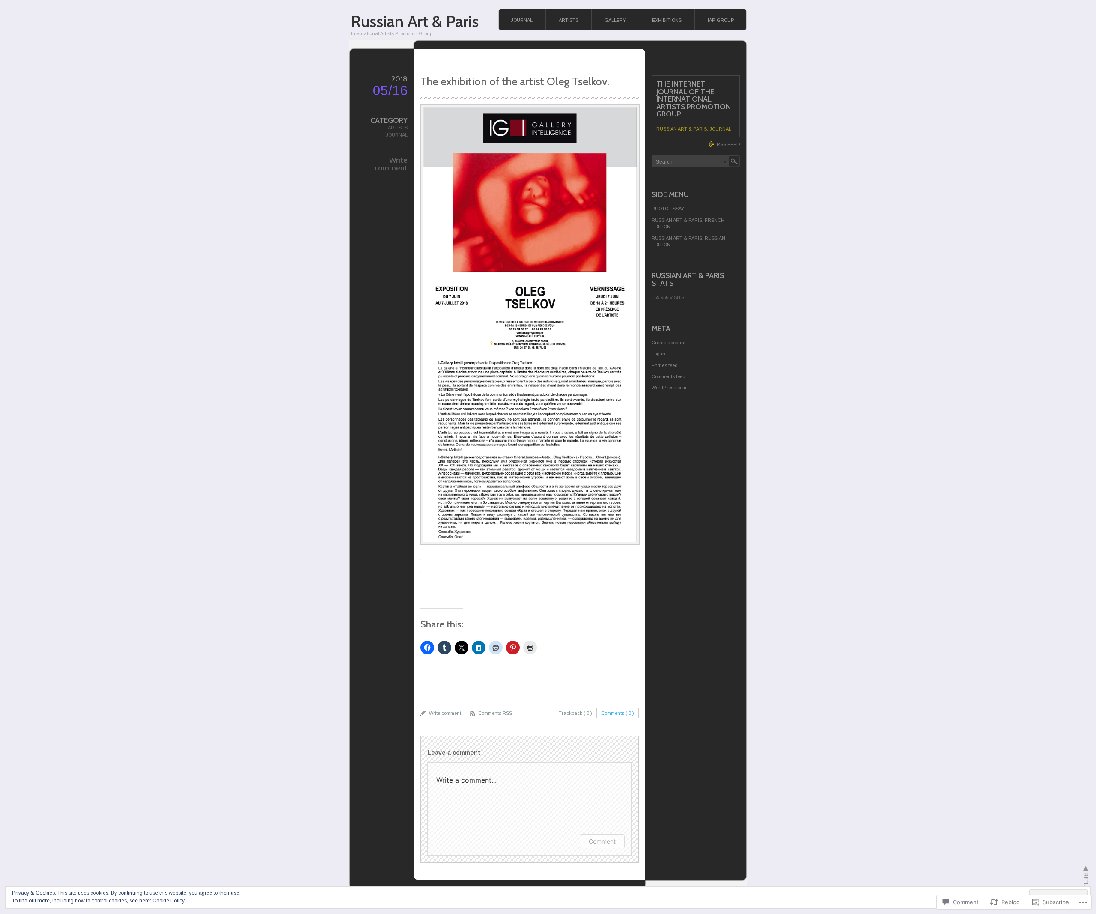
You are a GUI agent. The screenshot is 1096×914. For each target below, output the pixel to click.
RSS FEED (728, 144)
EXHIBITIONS (667, 20)
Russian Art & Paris (415, 21)
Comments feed (668, 376)
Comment (602, 841)
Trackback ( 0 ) (575, 713)
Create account (668, 342)
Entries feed (665, 365)
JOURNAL (522, 20)
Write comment (391, 163)
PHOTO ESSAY (668, 208)
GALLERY (615, 20)
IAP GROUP (721, 20)
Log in (658, 353)
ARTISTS (568, 20)
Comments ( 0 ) (617, 713)
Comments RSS (495, 713)
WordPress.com (669, 387)
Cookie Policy (168, 901)
